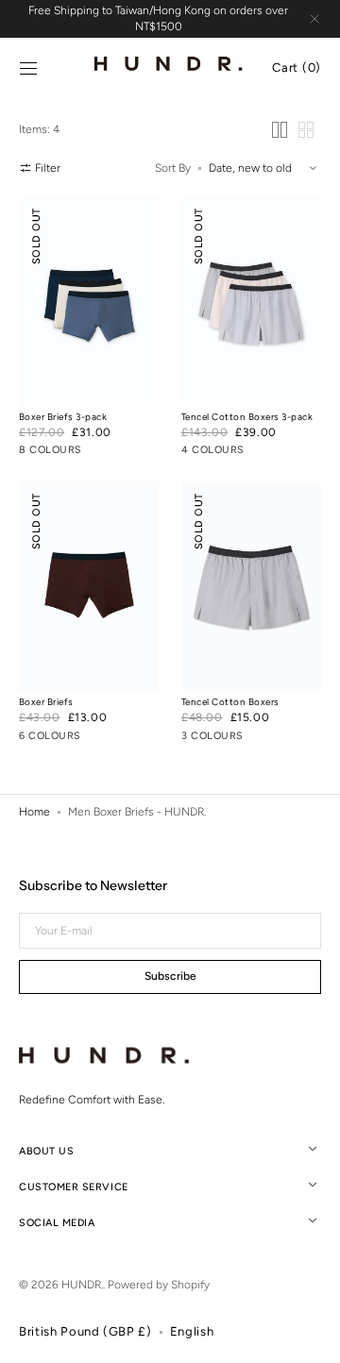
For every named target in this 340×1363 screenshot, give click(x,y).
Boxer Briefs (46, 702)
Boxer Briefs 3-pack (63, 417)
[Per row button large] (279, 130)
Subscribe (170, 976)
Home (34, 811)
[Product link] (89, 329)
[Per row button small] (306, 130)
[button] (28, 69)
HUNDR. (82, 1284)
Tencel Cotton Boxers (230, 702)
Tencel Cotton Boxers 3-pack (247, 417)
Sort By (173, 168)
